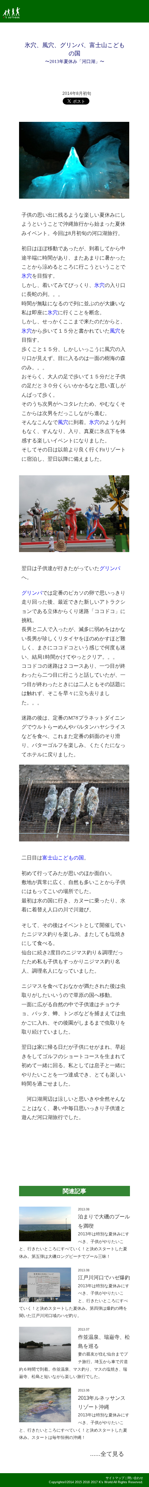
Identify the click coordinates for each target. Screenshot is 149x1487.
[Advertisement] (74, 1150)
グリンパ (109, 568)
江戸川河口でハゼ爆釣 (104, 1277)
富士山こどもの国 (63, 857)
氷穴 (26, 276)
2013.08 (83, 1209)
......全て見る (107, 1453)
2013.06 (83, 1390)
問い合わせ (135, 1478)
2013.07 (83, 1329)
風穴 (115, 331)
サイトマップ (115, 1478)
